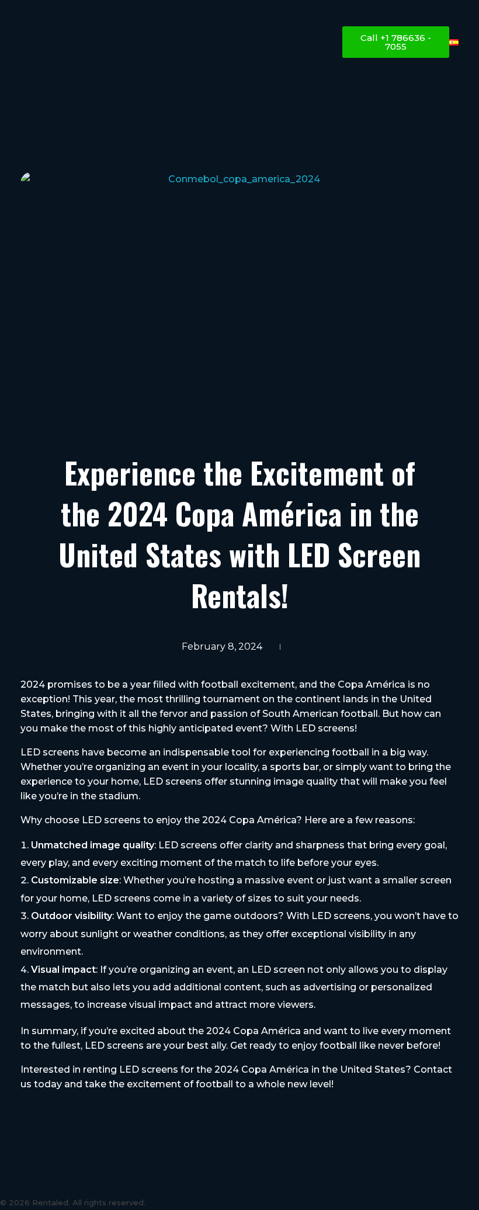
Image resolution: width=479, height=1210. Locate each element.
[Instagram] (14, 1180)
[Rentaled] (78, 44)
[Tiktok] (43, 1180)
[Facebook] (73, 1180)
